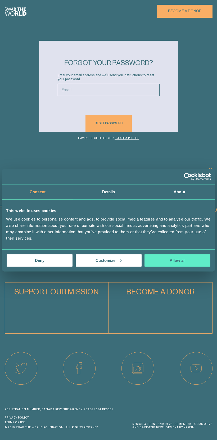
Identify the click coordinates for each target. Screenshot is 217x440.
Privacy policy (17, 417)
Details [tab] (108, 192)
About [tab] (179, 192)
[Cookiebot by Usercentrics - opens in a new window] (188, 177)
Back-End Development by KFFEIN (167, 427)
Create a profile (127, 138)
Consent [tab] (38, 192)
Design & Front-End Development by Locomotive (172, 424)
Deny (39, 260)
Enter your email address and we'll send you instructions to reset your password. (106, 77)
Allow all (178, 260)
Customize (105, 260)
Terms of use (15, 422)
